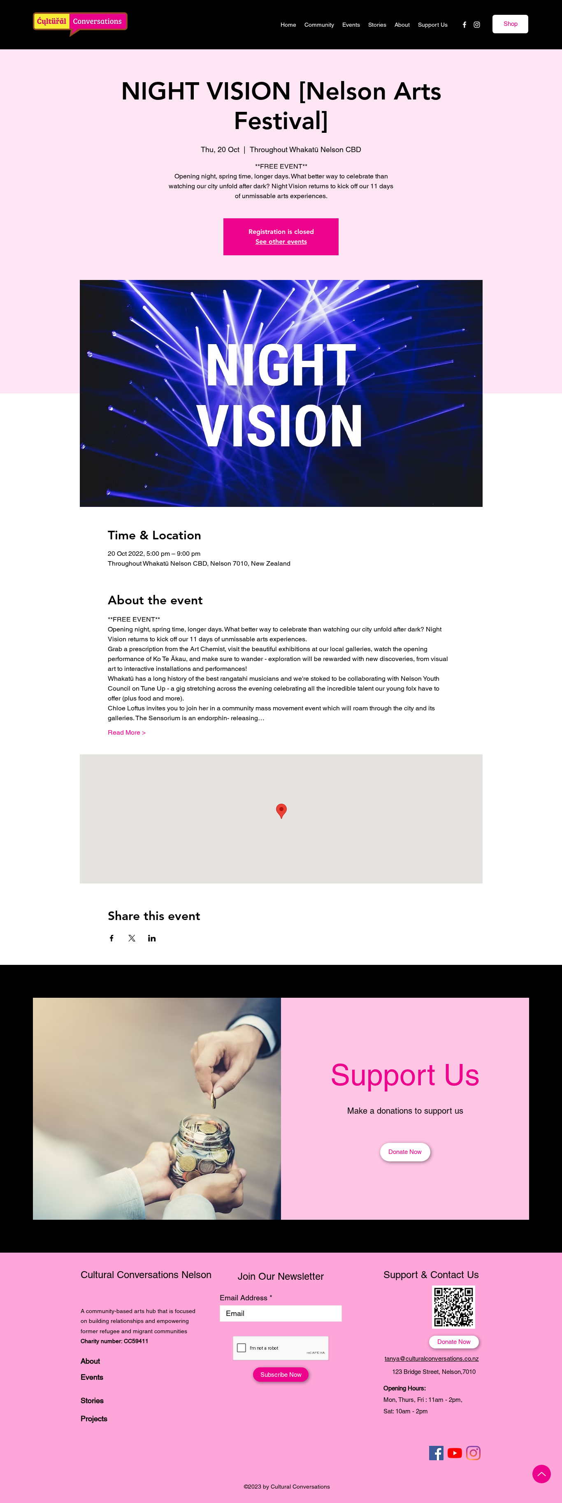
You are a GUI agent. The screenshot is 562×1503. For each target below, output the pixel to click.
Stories (92, 1400)
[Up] (541, 1474)
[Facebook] (464, 25)
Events (92, 1377)
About (90, 1361)
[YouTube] (455, 1453)
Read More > (127, 732)
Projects (94, 1418)
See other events (281, 241)
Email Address (243, 1298)
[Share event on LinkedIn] (152, 938)
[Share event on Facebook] (112, 938)
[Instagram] (477, 25)
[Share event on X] (132, 938)
